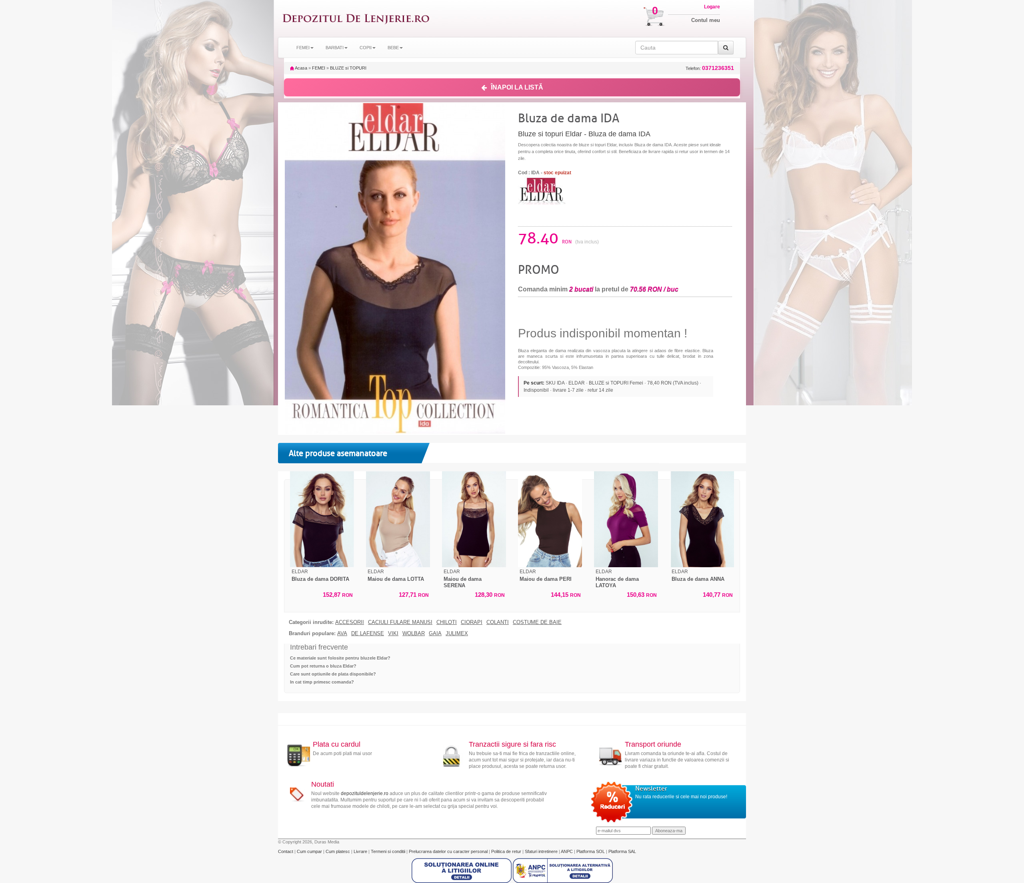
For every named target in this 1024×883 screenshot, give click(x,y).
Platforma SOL (590, 851)
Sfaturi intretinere (542, 851)
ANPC (567, 851)
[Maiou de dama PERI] (550, 519)
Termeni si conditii (388, 851)
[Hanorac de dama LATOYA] (626, 519)
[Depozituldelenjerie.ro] (356, 18)
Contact (286, 851)
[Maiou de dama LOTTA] (398, 519)
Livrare (361, 851)
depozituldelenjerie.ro (364, 793)
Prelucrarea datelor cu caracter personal (449, 851)
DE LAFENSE (367, 633)
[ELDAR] (542, 189)
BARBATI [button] (335, 47)
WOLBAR (413, 633)
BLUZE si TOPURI (348, 68)
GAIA (435, 633)
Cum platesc (338, 851)
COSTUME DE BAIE (537, 622)
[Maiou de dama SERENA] (474, 519)
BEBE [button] (393, 47)
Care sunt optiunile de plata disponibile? (333, 674)
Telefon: (710, 68)
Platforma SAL (622, 851)
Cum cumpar (310, 851)
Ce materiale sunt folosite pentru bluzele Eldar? (340, 658)
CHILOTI (446, 622)
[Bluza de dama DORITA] (322, 519)
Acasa (300, 68)
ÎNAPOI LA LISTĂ (517, 87)
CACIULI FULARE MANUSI (400, 622)
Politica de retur (506, 851)
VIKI (393, 633)
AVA (342, 633)
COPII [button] (366, 47)
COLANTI (497, 622)
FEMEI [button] (303, 47)
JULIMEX (457, 633)
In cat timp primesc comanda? (322, 682)
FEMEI (318, 68)
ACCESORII (349, 622)
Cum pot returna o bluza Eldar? (323, 666)
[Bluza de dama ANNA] (702, 519)
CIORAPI (471, 622)
